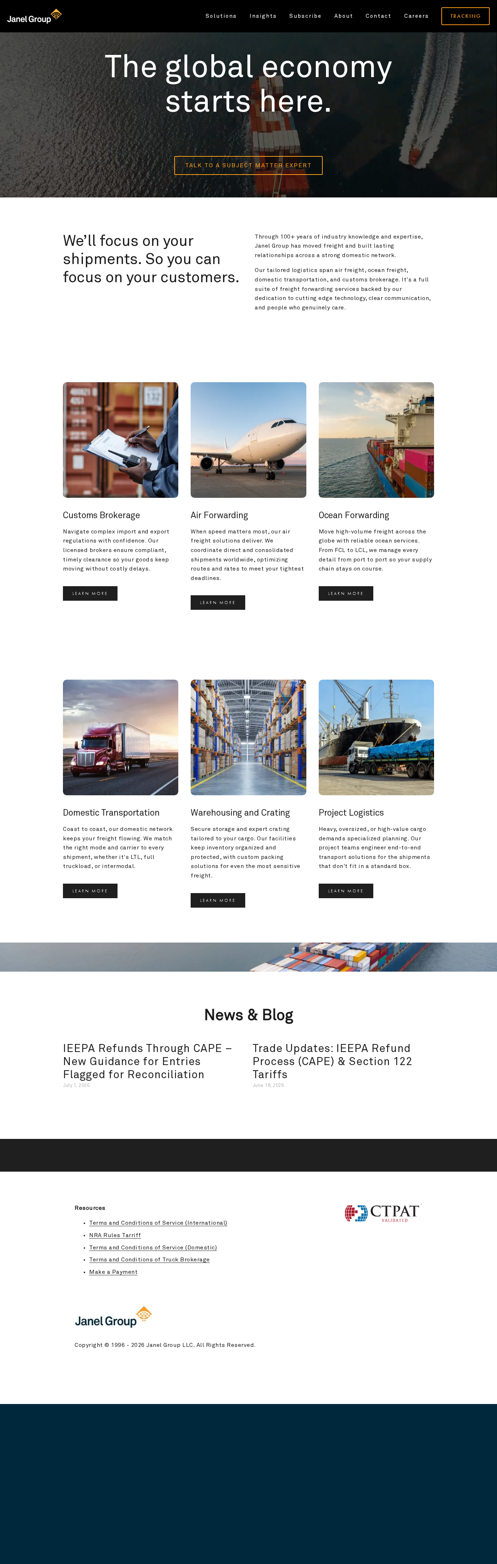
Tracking (465, 16)
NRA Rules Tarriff (115, 1235)
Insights (263, 16)
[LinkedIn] (418, 1289)
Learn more (90, 593)
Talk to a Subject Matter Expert (248, 165)
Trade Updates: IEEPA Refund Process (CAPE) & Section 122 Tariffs (333, 1062)
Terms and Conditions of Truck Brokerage (149, 1260)
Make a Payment (113, 1272)
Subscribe (305, 16)
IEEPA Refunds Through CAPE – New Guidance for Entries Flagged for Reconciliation (147, 1062)
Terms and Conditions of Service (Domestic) (153, 1248)
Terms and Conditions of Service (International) (158, 1223)
